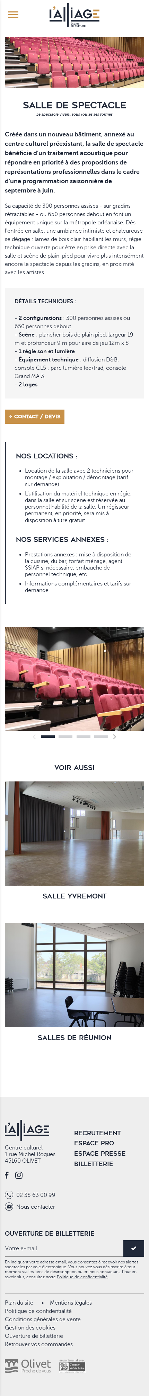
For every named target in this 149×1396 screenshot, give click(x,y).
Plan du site (19, 1303)
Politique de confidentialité (82, 1276)
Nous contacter (35, 1207)
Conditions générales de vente (43, 1319)
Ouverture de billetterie (34, 1336)
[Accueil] (74, 14)
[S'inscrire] (133, 1248)
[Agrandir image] (74, 679)
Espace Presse (100, 1153)
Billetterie (93, 1164)
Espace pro (94, 1143)
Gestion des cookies (30, 1328)
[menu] (13, 15)
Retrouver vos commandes (39, 1344)
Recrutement (97, 1133)
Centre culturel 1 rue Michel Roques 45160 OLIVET (30, 1154)
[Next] (114, 737)
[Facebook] (7, 1176)
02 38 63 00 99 (35, 1195)
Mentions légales (71, 1303)
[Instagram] (19, 1176)
